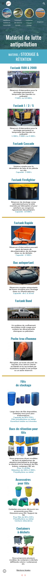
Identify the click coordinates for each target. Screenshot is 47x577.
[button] (3, 3)
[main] (7, 23)
